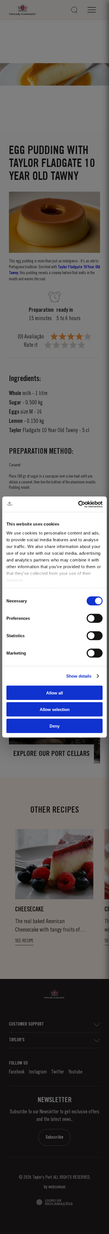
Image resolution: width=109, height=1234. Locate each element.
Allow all (54, 693)
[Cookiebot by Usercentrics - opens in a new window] (78, 504)
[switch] (95, 618)
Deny (54, 725)
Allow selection (55, 709)
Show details (78, 675)
